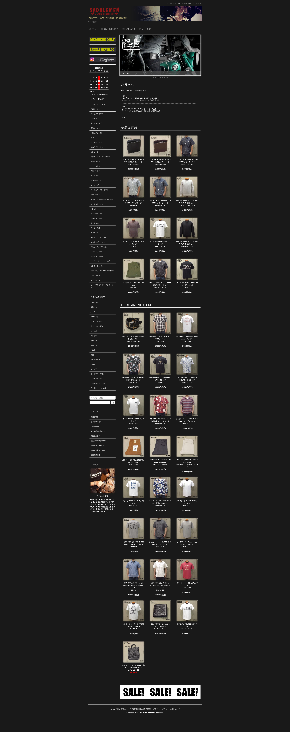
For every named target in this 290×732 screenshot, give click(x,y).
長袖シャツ (95, 307)
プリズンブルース (97, 256)
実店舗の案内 (95, 436)
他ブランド (95, 233)
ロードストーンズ (97, 204)
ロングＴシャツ (96, 321)
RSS (92, 455)
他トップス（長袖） (98, 326)
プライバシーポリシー (161, 709)
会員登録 (187, 3)
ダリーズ (94, 118)
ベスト (93, 350)
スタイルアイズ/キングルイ (100, 157)
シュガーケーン (96, 142)
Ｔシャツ (94, 336)
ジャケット (95, 302)
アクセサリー (95, 359)
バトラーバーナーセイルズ (100, 261)
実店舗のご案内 (140, 90)
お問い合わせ (130, 29)
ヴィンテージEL (96, 214)
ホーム (94, 29)
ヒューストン (95, 166)
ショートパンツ (96, 378)
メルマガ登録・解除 (98, 450)
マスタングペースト (98, 242)
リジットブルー (96, 218)
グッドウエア (95, 223)
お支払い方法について (98, 441)
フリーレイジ (95, 280)
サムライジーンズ (97, 147)
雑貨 (92, 355)
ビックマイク (95, 275)
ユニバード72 (95, 171)
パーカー (94, 312)
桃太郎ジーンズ (96, 123)
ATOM (97, 455)
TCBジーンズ (95, 109)
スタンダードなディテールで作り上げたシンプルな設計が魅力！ (141, 98)
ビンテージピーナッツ (98, 104)
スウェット (95, 317)
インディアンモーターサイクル (102, 199)
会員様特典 (95, 417)
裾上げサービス (96, 422)
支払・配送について (111, 29)
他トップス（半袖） (98, 374)
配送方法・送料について (99, 445)
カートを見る (147, 29)
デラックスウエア (97, 114)
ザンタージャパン (97, 266)
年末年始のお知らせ (98, 431)
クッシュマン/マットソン (100, 190)
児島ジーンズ (95, 128)
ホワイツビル (95, 161)
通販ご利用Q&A (126, 90)
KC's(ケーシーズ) (97, 180)
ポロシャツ (95, 345)
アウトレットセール (98, 383)
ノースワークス (96, 195)
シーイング (95, 185)
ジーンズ (94, 331)
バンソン (94, 209)
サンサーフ (95, 152)
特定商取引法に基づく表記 (141, 709)
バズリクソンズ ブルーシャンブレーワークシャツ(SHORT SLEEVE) (133, 585)
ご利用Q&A (95, 426)
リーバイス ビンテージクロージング (102, 286)
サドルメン (95, 176)
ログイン (198, 3)
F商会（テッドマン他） (99, 247)
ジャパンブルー (96, 252)
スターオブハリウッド (98, 237)
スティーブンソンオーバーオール (102, 271)
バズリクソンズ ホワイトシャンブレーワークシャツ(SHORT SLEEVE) (160, 585)
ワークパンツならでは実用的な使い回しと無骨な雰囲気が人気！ (141, 109)
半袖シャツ (95, 340)
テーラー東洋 (95, 228)
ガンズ (93, 138)
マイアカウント (174, 3)
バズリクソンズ (96, 133)
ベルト (93, 364)
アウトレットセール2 (98, 388)
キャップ (94, 369)
